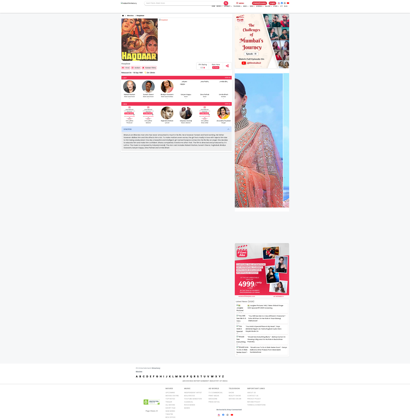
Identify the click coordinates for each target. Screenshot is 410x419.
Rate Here (216, 64)
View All (228, 78)
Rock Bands (189, 405)
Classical (188, 402)
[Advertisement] (263, 227)
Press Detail (214, 402)
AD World (214, 388)
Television (236, 6)
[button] (240, 3)
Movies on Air (235, 399)
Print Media (214, 395)
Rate (217, 67)
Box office (170, 417)
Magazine (213, 399)
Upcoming (170, 392)
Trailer (168, 402)
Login (272, 3)
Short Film (170, 408)
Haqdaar (140, 16)
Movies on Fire (172, 395)
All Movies (170, 405)
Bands (187, 408)
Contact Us (252, 395)
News (251, 6)
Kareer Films (150, 68)
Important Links (256, 388)
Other (275, 6)
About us (251, 392)
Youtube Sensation (193, 399)
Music (245, 6)
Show (231, 392)
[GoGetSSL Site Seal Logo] (152, 402)
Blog (285, 6)
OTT (281, 6)
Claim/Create (259, 3)
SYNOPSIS (128, 129)
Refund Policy (253, 402)
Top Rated (170, 399)
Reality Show (235, 395)
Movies (219, 6)
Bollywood (189, 395)
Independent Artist (193, 392)
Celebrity (227, 6)
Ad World (259, 6)
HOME (213, 6)
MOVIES (169, 388)
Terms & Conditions (256, 405)
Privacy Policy (254, 399)
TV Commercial (216, 392)
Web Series (170, 411)
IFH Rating (203, 64)
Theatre (169, 414)
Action (137, 68)
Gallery (267, 6)
